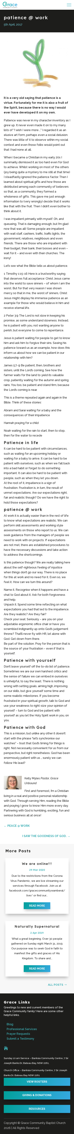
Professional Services (22, 1029)
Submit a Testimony (20, 1038)
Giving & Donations (37, 1095)
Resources (37, 1108)
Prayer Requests (18, 1033)
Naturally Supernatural (37, 926)
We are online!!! (37, 864)
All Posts (55, 984)
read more (37, 905)
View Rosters (37, 1081)
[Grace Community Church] (10, 5)
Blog (10, 1024)
